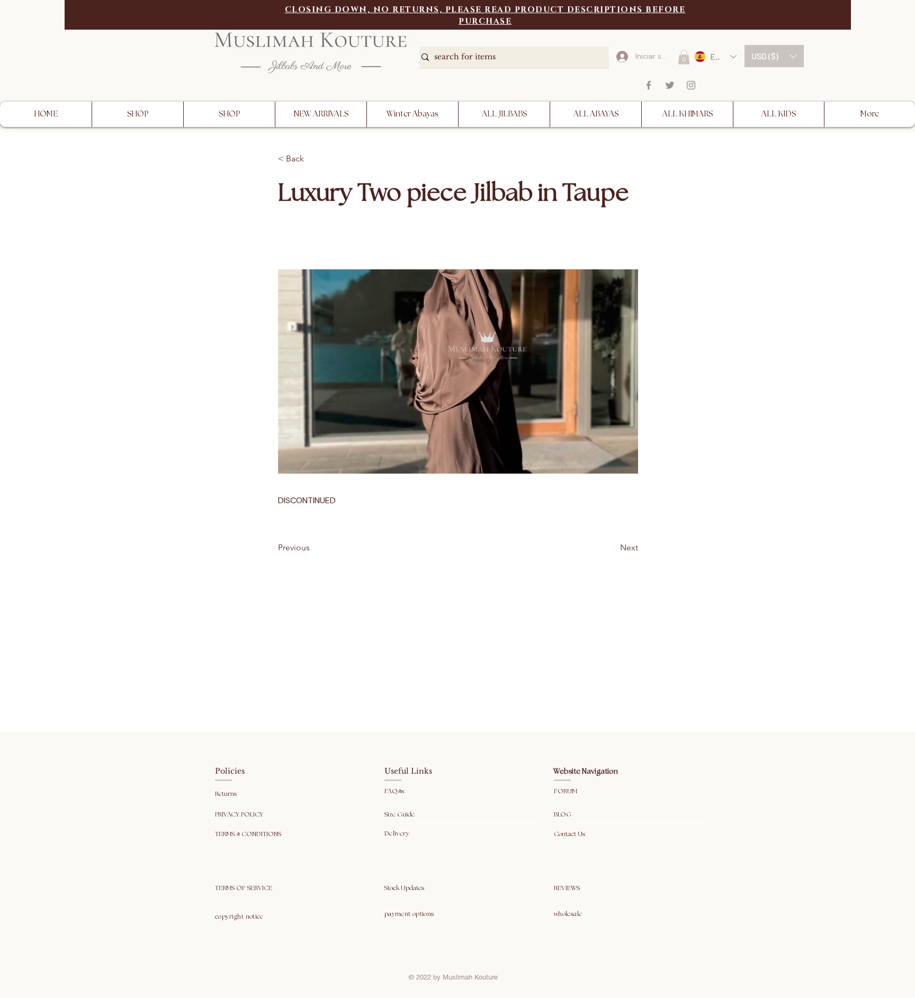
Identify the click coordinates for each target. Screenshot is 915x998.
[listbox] (774, 56)
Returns (226, 794)
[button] (774, 56)
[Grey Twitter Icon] (670, 85)
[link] (684, 57)
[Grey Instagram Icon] (691, 85)
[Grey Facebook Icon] (648, 85)
